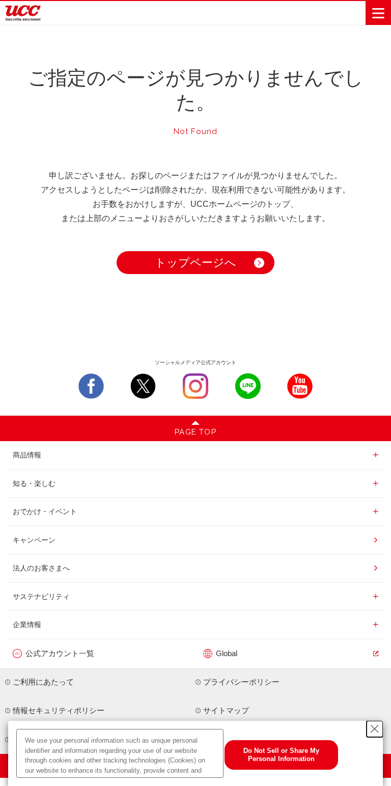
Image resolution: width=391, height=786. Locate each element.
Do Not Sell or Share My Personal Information (281, 755)
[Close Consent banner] (375, 729)
